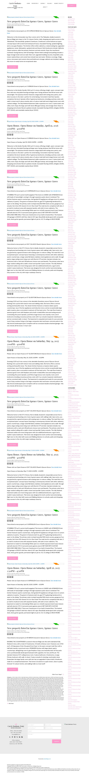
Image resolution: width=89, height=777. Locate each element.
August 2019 (71, 179)
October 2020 (71, 154)
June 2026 (70, 34)
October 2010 (71, 360)
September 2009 (72, 379)
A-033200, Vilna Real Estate (33, 677)
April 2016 (70, 250)
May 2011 (70, 349)
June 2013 (70, 309)
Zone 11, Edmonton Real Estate (49, 692)
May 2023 (70, 99)
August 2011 (71, 344)
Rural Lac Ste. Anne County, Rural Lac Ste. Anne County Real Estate (40, 684)
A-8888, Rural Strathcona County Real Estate (18, 678)
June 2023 (70, 98)
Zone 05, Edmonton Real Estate (49, 691)
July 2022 (70, 117)
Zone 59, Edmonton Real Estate (51, 699)
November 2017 (72, 216)
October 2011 (71, 340)
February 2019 (71, 190)
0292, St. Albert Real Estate (23, 677)
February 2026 (72, 41)
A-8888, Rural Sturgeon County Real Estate (34, 678)
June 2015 (70, 268)
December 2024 (72, 66)
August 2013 (71, 305)
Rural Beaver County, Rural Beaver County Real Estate (19, 684)
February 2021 (71, 147)
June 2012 (70, 328)
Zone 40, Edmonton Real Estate (17, 698)
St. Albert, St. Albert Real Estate (49, 689)
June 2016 (70, 247)
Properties (35, 3)
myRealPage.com (47, 758)
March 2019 (71, 188)
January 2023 (71, 107)
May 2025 (70, 57)
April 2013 (70, 312)
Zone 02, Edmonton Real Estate (15, 691)
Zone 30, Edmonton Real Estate (51, 697)
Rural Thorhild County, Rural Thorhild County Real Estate (21, 687)
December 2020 (72, 151)
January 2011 (71, 356)
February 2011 (71, 355)
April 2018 (70, 208)
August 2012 (71, 325)
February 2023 (72, 105)
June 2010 (70, 365)
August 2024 (71, 73)
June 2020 (70, 162)
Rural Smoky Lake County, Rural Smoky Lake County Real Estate (74, 504)
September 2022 (72, 114)
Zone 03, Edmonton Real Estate (26, 691)
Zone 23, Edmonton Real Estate (15, 696)
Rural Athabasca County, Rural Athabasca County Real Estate (34, 683)
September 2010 (72, 362)
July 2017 (70, 224)
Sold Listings (71, 24)
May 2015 (70, 270)
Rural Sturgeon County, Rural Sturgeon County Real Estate (74, 515)
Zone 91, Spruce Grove (37, 700)
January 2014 (71, 298)
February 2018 (71, 211)
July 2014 (70, 287)
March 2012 (71, 333)
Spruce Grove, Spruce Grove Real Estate (20, 25)
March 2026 (71, 39)
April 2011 (70, 351)
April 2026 (70, 37)
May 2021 (70, 142)
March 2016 (71, 252)
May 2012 (70, 330)
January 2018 (71, 213)
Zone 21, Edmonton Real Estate (49, 694)
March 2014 (71, 294)
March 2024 (71, 82)
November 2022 (72, 110)
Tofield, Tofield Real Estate (16, 690)
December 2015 (72, 257)
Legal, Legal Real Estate (74, 455)
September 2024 (72, 71)
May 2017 (70, 227)
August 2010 (71, 364)
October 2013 (71, 302)
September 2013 (72, 303)
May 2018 (70, 206)
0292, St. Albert (15, 677)
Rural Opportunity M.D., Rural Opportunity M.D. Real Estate (27, 685)
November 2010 (72, 358)
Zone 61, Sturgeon (60, 699)
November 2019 (72, 174)
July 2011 (70, 346)
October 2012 (71, 321)
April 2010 (70, 369)
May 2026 (70, 36)
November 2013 (72, 300)
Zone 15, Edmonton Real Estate (37, 693)
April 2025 (70, 59)
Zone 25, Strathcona (42, 696)
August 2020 (71, 158)
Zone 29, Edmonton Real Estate (39, 697)
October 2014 (71, 282)
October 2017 (71, 218)
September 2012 (72, 323)
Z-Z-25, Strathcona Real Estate (48, 690)
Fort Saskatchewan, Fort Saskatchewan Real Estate (35, 680)
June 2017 (70, 225)
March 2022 (71, 124)
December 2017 (72, 215)
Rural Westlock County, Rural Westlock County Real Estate (42, 687)
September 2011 (72, 342)
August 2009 (71, 381)
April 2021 (70, 144)
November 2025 (72, 46)
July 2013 (70, 307)
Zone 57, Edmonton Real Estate (28, 699)
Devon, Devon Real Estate (54, 679)
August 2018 (71, 200)
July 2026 (70, 32)
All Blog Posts (71, 19)
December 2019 (72, 172)
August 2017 (71, 222)
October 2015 (71, 261)
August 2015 (71, 264)
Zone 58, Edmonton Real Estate (39, 699)
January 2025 (71, 64)
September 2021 (72, 135)
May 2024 (70, 78)
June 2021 (70, 140)
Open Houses (71, 22)
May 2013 (70, 310)
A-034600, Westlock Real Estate (44, 677)
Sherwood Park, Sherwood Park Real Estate (23, 689)
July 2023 (70, 96)
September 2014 (72, 284)
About (45, 7)
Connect (72, 5)
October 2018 (71, 197)
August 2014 (71, 286)
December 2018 (72, 193)
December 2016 (72, 236)
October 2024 (71, 69)
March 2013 (71, 314)
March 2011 (71, 353)
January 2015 (71, 277)
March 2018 (71, 209)
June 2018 (70, 204)
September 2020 (72, 156)
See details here (54, 86)
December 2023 (72, 87)
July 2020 (70, 160)
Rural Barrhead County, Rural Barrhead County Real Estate (75, 474)
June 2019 (70, 183)
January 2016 (71, 255)
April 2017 (70, 229)
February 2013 (71, 316)
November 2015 (72, 259)
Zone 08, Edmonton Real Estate (26, 692)
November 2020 (72, 153)
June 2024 (70, 76)
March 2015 (71, 273)
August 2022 (71, 115)
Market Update (58, 3)
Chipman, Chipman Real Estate (44, 679)
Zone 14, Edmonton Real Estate (26, 693)
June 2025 (70, 55)
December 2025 (72, 45)
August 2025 (71, 52)
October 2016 (71, 239)
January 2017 (71, 234)
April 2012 (70, 332)
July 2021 (70, 138)
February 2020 (72, 169)
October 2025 (71, 48)
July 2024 (70, 75)
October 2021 (71, 133)
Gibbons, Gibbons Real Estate (49, 680)
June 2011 (70, 348)
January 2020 (71, 170)
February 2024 (72, 84)
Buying (42, 3)
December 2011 (72, 339)
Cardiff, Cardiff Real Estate (33, 679)
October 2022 (71, 112)
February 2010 (71, 372)
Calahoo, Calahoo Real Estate (12, 679)
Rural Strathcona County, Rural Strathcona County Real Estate (36, 686)
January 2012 (71, 337)
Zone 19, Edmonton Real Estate (26, 694)
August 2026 (71, 30)
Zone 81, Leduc (20, 700)
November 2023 (72, 89)
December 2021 (72, 130)
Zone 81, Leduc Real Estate (28, 700)
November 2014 (72, 280)
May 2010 (70, 367)
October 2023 (71, 91)
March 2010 (71, 371)
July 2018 (70, 202)
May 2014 (70, 291)
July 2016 (70, 245)
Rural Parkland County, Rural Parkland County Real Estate (48, 685)
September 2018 (72, 199)
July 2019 (70, 181)
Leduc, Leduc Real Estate (74, 453)
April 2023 (70, 101)
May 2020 (70, 163)
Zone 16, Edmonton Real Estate (49, 693)
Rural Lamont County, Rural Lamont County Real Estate (75, 488)
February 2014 (71, 296)
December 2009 (72, 376)
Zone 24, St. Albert (24, 696)
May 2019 (70, 185)
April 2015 (70, 271)
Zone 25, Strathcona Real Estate (52, 696)
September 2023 (72, 92)
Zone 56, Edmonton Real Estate (17, 699)
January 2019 (71, 192)
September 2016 (72, 241)
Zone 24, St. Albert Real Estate (33, 696)
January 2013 (71, 317)
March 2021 (71, 146)
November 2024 (72, 68)
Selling (49, 3)
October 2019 (71, 176)
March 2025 (71, 60)
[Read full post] (35, 18)
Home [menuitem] (28, 3)
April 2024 (70, 80)
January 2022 (71, 128)
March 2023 (71, 103)
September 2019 (72, 177)
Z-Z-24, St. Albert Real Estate (37, 690)
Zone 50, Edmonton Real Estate (28, 698)
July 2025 (70, 53)
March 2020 (71, 167)
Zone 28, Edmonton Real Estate (28, 697)
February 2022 (72, 126)
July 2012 (70, 326)
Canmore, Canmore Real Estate (23, 679)
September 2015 (72, 263)
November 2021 (72, 131)
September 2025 (72, 50)
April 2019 (70, 186)
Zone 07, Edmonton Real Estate (15, 692)
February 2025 (72, 62)
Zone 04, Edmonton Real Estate (38, 691)
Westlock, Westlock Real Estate (26, 690)
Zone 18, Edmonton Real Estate (15, 694)
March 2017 (71, 231)
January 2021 (71, 149)
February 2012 (71, 335)
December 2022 (72, 108)
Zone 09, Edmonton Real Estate (38, 692)
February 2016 (71, 254)
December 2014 (72, 278)
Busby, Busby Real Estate (58, 678)
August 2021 (71, 137)
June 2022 (70, 119)
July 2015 (70, 266)
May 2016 (70, 248)
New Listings (71, 20)
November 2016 (72, 238)
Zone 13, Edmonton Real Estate (15, 693)
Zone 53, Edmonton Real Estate (51, 698)
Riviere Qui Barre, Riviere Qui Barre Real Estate (15, 683)
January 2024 (71, 85)
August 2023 (71, 94)
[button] (71, 5)
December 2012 (72, 319)
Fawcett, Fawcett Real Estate (20, 680)
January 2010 (71, 374)
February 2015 (71, 275)
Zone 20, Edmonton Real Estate (37, 694)
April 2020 (70, 165)
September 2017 (72, 220)
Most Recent (71, 29)
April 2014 (70, 293)
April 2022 (70, 123)
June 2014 (70, 289)
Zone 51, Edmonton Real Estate (39, 698)
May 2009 (70, 383)
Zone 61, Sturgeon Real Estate (12, 700)
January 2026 (71, 43)
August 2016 (71, 243)
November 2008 (72, 385)
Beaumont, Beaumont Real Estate (48, 678)
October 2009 (72, 378)
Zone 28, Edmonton (18, 697)
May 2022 (70, 121)
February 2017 (71, 232)
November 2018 (72, 195)
